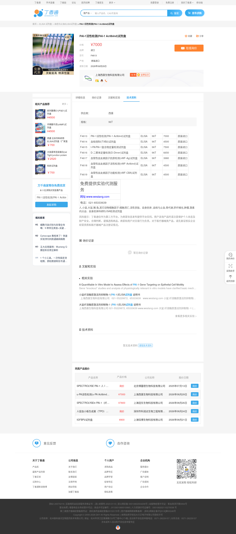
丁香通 (37, 2)
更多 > (65, 103)
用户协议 (108, 486)
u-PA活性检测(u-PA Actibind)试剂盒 (96, 394)
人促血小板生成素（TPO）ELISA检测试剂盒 (101, 411)
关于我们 (72, 466)
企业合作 (144, 486)
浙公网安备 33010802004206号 (133, 503)
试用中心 (36, 481)
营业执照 (63, 507)
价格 (81, 44)
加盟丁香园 (73, 491)
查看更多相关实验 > (186, 316)
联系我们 (72, 471)
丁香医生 (99, 2)
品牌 (81, 50)
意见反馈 (50, 443)
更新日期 (83, 66)
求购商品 (108, 466)
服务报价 (144, 466)
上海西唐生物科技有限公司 (109, 75)
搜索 (176, 13)
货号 (81, 55)
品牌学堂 (108, 476)
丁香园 (63, 2)
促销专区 (108, 481)
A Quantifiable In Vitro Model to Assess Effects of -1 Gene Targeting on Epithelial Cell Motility (131, 284)
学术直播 (50, 2)
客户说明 (144, 476)
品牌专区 (108, 471)
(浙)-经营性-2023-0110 (105, 503)
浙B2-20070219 (56, 503)
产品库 (35, 466)
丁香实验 (36, 476)
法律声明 (72, 481)
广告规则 (144, 481)
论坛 (74, 2)
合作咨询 (123, 443)
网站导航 (72, 486)
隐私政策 (108, 491)
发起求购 (51, 204)
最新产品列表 (38, 471)
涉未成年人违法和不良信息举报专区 (118, 521)
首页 (34, 23)
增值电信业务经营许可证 (80, 507)
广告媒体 (144, 471)
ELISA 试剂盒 (45, 23)
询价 (194, 386)
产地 (81, 60)
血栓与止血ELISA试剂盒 (65, 23)
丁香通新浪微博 (39, 486)
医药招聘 (85, 2)
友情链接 (72, 476)
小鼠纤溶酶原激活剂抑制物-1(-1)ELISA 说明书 (109, 294)
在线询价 (191, 48)
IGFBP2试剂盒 (85, 419)
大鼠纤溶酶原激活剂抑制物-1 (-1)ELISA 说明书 (110, 304)
